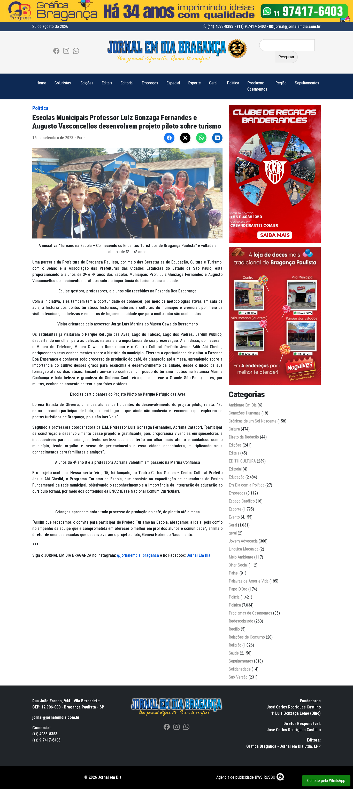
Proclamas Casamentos (257, 86)
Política (233, 83)
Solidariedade (240, 669)
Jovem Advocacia (243, 541)
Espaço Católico (242, 501)
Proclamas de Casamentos (250, 613)
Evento (234, 517)
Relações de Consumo (247, 637)
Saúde (234, 653)
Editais (107, 83)
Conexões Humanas (244, 413)
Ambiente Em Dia (243, 405)
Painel (234, 573)
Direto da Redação (244, 437)
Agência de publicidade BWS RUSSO (246, 777)
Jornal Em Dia (198, 555)
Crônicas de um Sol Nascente (253, 421)
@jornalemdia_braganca (138, 555)
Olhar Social (238, 565)
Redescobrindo (241, 621)
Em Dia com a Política (246, 485)
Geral (213, 83)
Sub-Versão (238, 677)
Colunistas (63, 83)
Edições (86, 83)
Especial (173, 83)
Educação (236, 477)
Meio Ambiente (241, 557)
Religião (235, 645)
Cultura (234, 429)
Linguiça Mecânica (243, 549)
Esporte (194, 83)
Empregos (150, 83)
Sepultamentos (307, 83)
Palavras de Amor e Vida (248, 581)
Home (41, 83)
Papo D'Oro (238, 589)
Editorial (126, 83)
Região (281, 83)
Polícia (234, 597)
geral (233, 533)
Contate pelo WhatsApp (326, 780)
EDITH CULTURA (242, 461)
